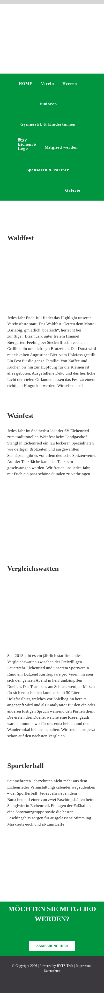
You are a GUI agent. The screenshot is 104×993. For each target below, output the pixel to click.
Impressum (83, 966)
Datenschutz (52, 971)
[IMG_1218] (52, 489)
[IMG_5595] (52, 252)
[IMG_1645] (52, 839)
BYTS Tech (65, 966)
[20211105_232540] (52, 582)
